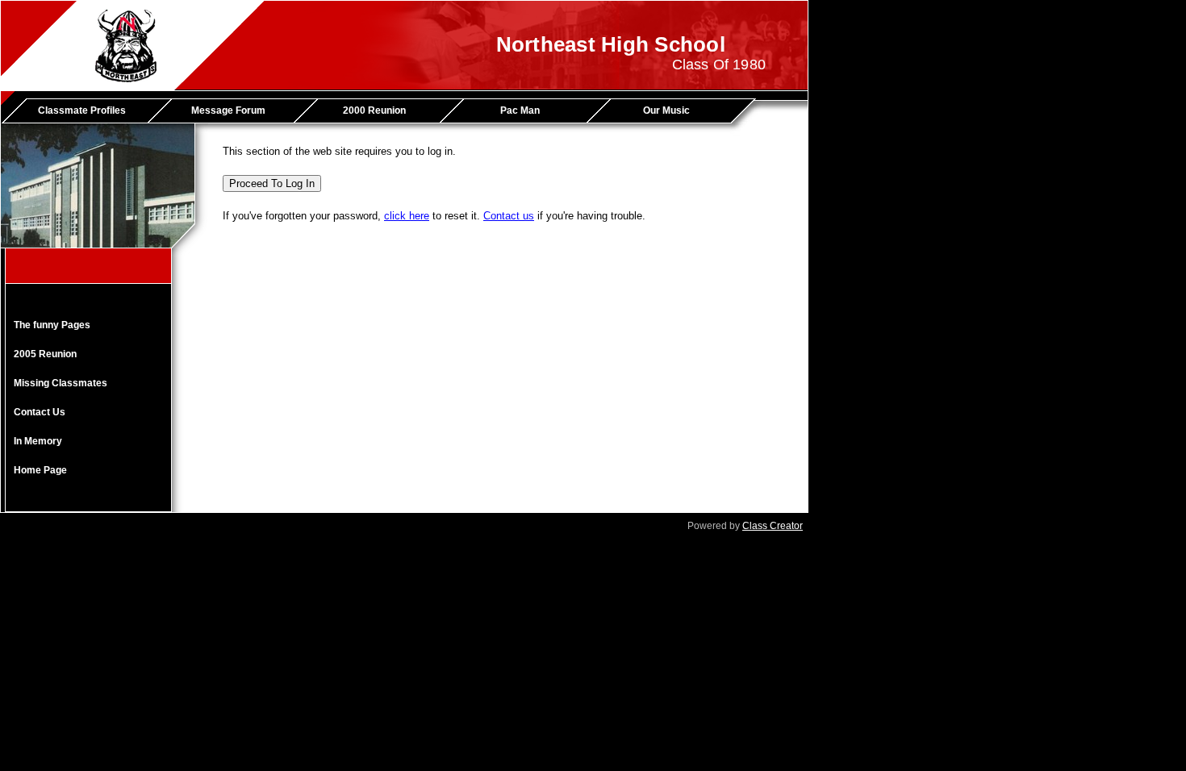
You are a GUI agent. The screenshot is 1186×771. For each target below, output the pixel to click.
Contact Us (39, 412)
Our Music (666, 110)
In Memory (38, 441)
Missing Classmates (60, 383)
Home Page (40, 470)
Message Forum (228, 110)
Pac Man (520, 110)
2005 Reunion (45, 354)
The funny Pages (52, 325)
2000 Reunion (374, 110)
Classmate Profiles (82, 110)
